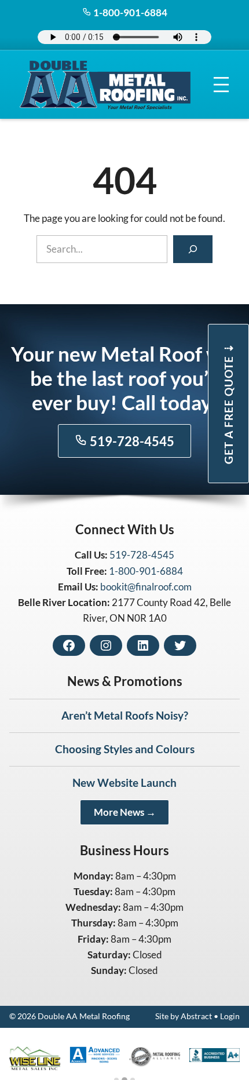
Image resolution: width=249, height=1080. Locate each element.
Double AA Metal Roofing (84, 1016)
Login (230, 1016)
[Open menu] (221, 85)
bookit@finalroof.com (146, 587)
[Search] (193, 249)
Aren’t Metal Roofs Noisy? (124, 715)
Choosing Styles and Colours (125, 749)
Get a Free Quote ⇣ (228, 403)
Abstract (196, 1016)
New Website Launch (124, 782)
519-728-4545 (130, 441)
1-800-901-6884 (129, 12)
